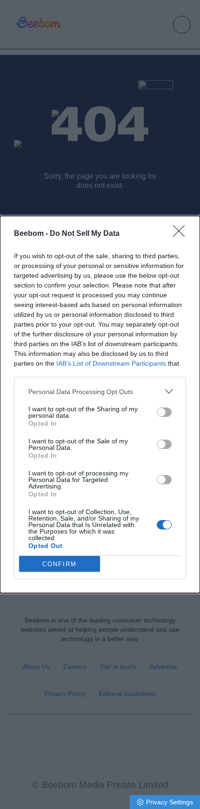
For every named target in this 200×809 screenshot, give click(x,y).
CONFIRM (59, 564)
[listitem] (100, 391)
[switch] (164, 412)
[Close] (182, 234)
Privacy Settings (169, 802)
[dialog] (100, 404)
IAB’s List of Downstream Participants (111, 363)
